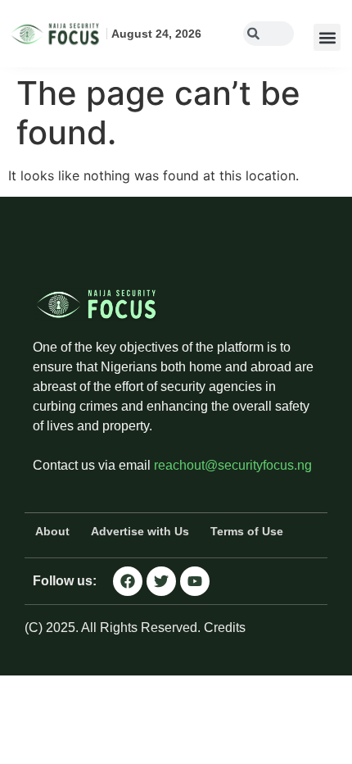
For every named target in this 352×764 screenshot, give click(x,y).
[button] (327, 37)
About (52, 531)
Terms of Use (246, 531)
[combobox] (268, 33)
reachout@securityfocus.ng (233, 465)
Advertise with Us (140, 531)
